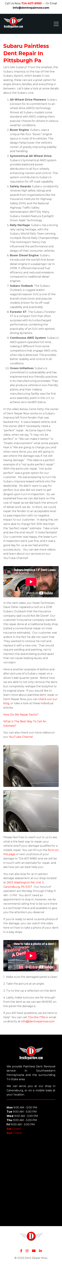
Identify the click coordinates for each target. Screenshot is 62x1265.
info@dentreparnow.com (38, 1021)
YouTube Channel (21, 736)
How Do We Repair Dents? (20, 714)
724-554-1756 (36, 1017)
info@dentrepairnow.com (31, 7)
